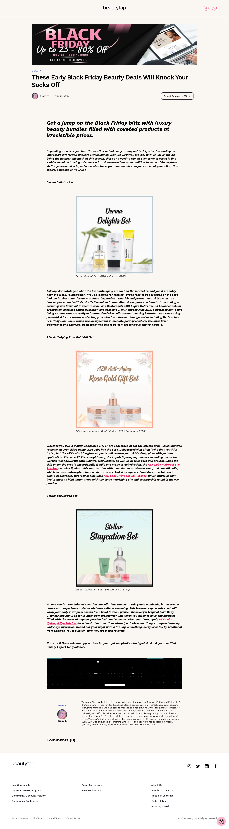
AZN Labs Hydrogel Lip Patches (125, 475)
